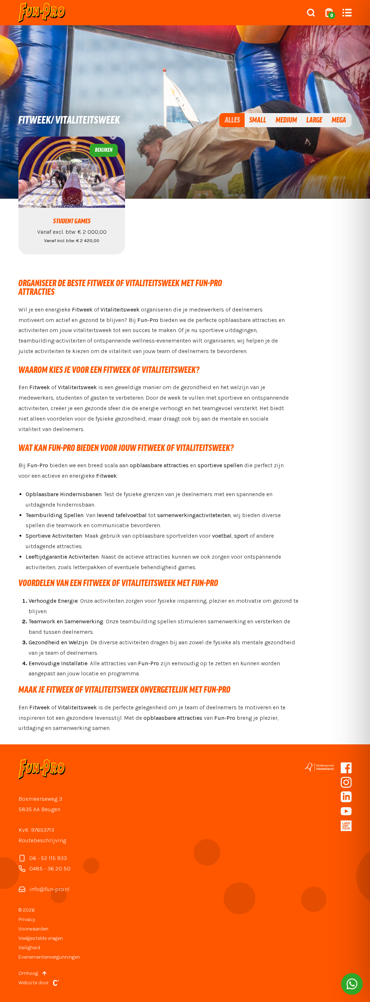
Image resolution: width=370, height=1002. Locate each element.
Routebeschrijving (42, 840)
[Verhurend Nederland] (319, 766)
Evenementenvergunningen (49, 957)
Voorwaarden (33, 929)
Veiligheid (29, 948)
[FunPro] (346, 811)
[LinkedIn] (346, 796)
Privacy (26, 919)
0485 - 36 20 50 (49, 868)
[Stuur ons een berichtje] (352, 984)
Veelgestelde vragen (40, 938)
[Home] (41, 13)
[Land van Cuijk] (346, 825)
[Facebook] (346, 767)
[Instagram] (346, 782)
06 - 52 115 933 (48, 858)
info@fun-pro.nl (49, 889)
